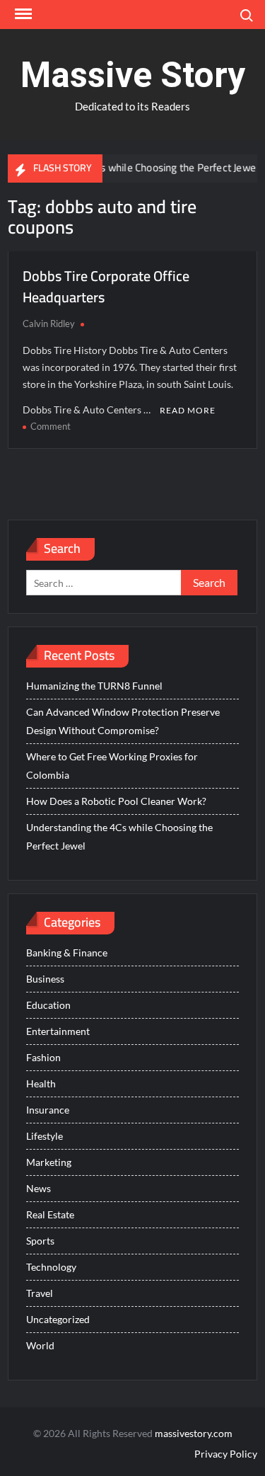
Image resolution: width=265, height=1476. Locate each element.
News (38, 1188)
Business (45, 979)
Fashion (43, 1057)
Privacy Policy (225, 1454)
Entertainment (58, 1031)
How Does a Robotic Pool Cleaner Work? (116, 801)
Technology (51, 1267)
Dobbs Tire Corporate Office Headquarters (106, 286)
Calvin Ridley (49, 323)
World (40, 1345)
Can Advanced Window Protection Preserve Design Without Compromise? (123, 721)
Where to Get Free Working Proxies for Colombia (112, 765)
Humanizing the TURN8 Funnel (94, 686)
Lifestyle (44, 1136)
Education (48, 1005)
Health (41, 1083)
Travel (39, 1293)
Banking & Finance (66, 952)
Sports (40, 1241)
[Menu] (22, 14)
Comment (50, 426)
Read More (188, 410)
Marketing (48, 1162)
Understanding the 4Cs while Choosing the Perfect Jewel (119, 836)
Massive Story (132, 75)
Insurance (47, 1110)
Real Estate (50, 1214)
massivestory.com (193, 1433)
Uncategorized (58, 1319)
